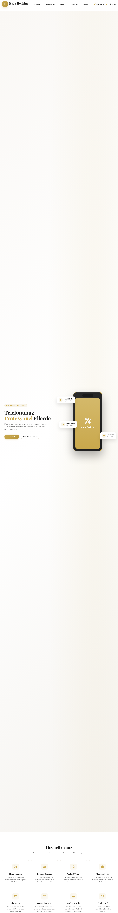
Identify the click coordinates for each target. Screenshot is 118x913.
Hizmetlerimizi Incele (30, 437)
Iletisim (85, 4)
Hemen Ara (13, 437)
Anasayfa (37, 4)
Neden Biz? (74, 4)
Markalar (63, 4)
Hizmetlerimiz (50, 4)
